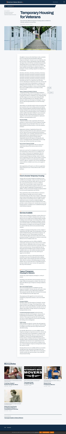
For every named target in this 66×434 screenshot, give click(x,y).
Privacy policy (9, 427)
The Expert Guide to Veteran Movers (13, 417)
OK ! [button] (40, 432)
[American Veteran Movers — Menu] (64, 2)
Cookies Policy (37, 432)
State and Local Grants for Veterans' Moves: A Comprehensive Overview (11, 408)
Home (5, 427)
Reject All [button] (52, 432)
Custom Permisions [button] (46, 432)
